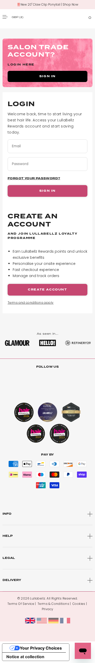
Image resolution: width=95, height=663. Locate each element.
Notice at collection (25, 656)
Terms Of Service (20, 604)
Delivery (12, 580)
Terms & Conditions (53, 604)
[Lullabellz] (48, 16)
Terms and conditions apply (30, 302)
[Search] (80, 16)
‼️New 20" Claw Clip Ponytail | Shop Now (47, 5)
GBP (17, 17)
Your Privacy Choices (41, 648)
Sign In (47, 191)
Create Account (47, 289)
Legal (9, 558)
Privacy (47, 609)
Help (8, 536)
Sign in (47, 76)
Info (7, 514)
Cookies (78, 604)
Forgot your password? (34, 178)
